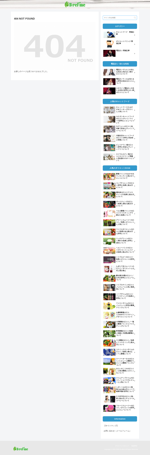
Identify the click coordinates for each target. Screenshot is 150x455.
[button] (135, 17)
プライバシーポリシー (122, 446)
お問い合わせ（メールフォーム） (117, 431)
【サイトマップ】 (111, 426)
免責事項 (134, 446)
